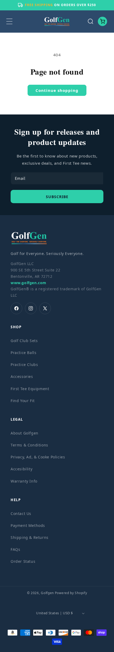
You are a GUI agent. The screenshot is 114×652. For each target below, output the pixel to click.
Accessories (22, 376)
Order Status (23, 561)
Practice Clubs (24, 364)
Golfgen (47, 593)
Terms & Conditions (29, 445)
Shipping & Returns (30, 537)
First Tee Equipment (30, 388)
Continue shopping (57, 90)
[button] (9, 21)
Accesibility (21, 468)
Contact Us (21, 513)
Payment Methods (28, 525)
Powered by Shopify (71, 593)
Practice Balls (23, 352)
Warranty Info (24, 481)
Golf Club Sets (24, 340)
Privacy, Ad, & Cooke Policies (38, 456)
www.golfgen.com (28, 282)
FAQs (15, 549)
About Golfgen (24, 433)
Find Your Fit (23, 400)
